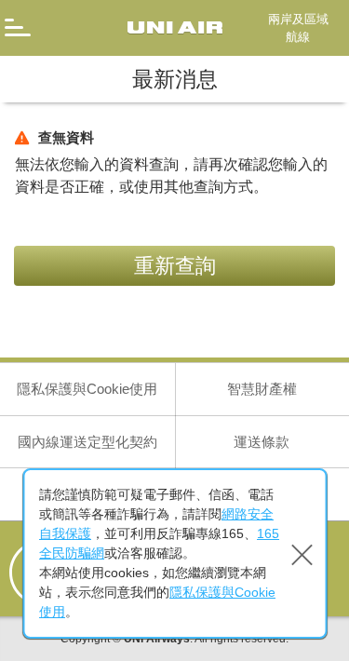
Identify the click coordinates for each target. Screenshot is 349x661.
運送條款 (261, 442)
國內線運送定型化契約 (87, 442)
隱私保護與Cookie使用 (87, 389)
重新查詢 (175, 265)
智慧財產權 (262, 389)
